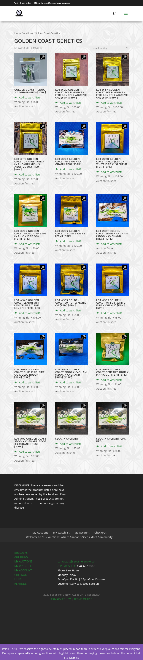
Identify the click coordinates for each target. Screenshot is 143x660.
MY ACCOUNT (23, 570)
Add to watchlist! (29, 97)
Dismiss (74, 657)
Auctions (28, 33)
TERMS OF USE (83, 599)
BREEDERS (21, 553)
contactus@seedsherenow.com (77, 561)
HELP (17, 579)
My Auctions (40, 532)
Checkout (100, 532)
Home (17, 33)
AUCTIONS (21, 557)
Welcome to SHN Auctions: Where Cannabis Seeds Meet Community (69, 537)
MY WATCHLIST (24, 566)
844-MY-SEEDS (67, 566)
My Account (82, 532)
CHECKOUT (21, 575)
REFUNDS (20, 584)
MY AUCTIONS (23, 561)
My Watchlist (61, 532)
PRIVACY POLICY (61, 599)
